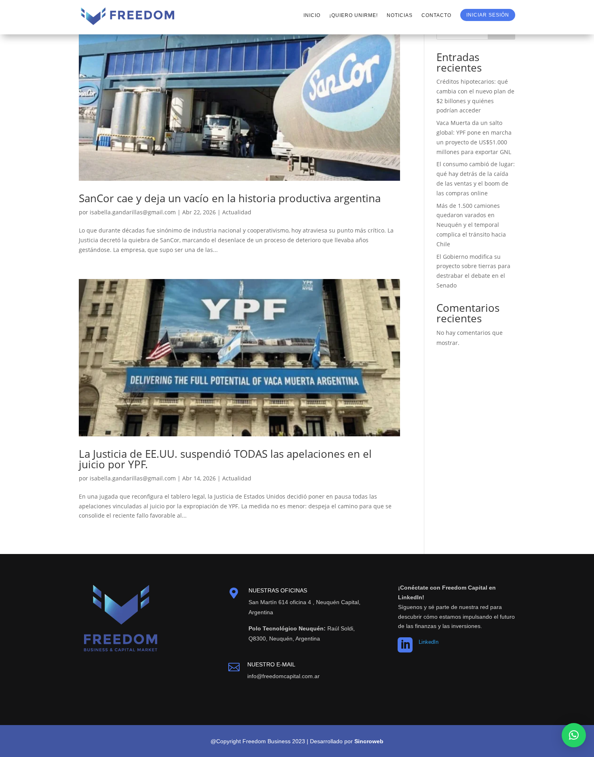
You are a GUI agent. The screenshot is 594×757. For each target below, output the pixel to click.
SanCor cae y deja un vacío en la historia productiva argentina (230, 198)
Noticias (400, 15)
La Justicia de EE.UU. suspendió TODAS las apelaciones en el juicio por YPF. (225, 459)
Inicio (311, 15)
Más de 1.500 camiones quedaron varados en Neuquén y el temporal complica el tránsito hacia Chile (471, 225)
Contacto (436, 15)
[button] (574, 735)
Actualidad (236, 212)
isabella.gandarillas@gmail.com (133, 212)
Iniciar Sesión (487, 15)
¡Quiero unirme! (353, 15)
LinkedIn (428, 642)
